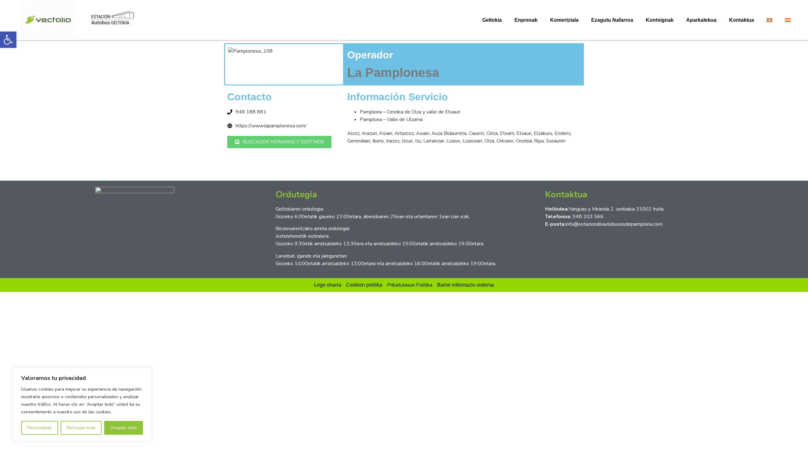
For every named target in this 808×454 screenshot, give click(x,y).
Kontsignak (660, 20)
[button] (8, 40)
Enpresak (526, 20)
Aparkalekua (701, 20)
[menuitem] (769, 20)
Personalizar (39, 428)
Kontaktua (741, 20)
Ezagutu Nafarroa (612, 20)
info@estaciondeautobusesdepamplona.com (614, 224)
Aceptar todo (123, 428)
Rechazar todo (81, 428)
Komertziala (564, 20)
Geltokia (492, 20)
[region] (82, 404)
